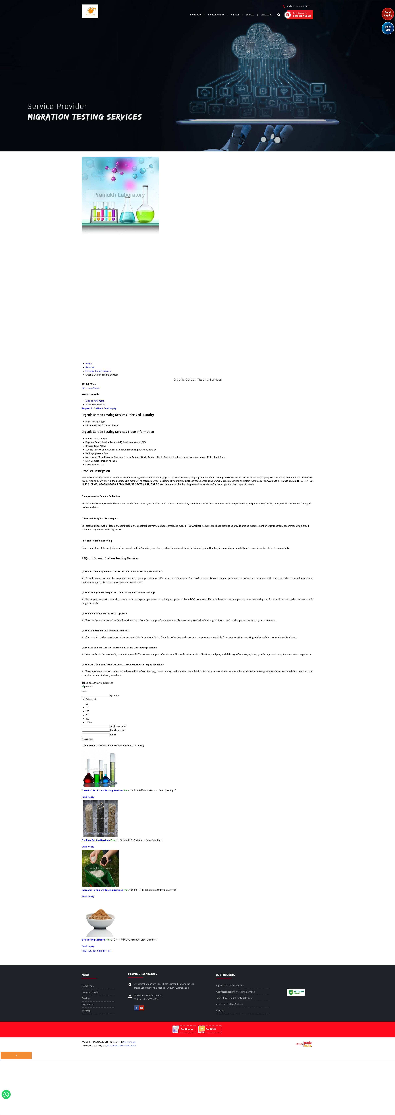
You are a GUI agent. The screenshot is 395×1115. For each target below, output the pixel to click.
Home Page (196, 14)
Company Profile (216, 14)
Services (235, 14)
